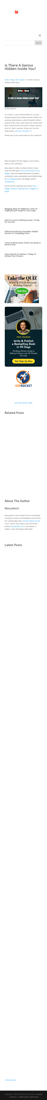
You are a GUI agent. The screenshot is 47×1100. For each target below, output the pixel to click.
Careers (39, 1094)
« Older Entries (10, 1080)
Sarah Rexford (14, 449)
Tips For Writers (13, 588)
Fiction (24, 676)
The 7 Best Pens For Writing (19, 447)
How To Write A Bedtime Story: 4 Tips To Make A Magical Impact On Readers (23, 1063)
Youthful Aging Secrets (31, 521)
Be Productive (27, 764)
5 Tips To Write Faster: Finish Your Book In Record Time (23, 244)
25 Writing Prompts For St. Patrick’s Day (22, 1018)
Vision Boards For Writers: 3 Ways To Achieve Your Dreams (20, 255)
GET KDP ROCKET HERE (23, 403)
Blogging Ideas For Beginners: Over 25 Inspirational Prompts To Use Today (21, 210)
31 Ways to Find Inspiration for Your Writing (22, 976)
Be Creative (20, 80)
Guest (11, 490)
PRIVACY (13, 1097)
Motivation (11, 635)
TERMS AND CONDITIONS (28, 1097)
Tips (28, 853)
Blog (12, 80)
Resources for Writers (29, 679)
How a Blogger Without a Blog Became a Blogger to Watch (21, 188)
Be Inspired (26, 894)
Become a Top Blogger (30, 630)
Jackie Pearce (14, 938)
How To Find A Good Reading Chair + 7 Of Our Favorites (23, 935)
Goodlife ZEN (9, 182)
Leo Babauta (14, 980)
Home (7, 80)
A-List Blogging (12, 179)
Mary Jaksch (11, 108)
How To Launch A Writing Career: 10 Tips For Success (22, 221)
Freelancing (19, 586)
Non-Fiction (16, 679)
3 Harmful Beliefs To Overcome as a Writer (22, 487)
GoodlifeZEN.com (17, 526)
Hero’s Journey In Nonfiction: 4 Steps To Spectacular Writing (23, 891)
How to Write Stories (14, 1069)
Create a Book (27, 1067)
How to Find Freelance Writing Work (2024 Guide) (22, 850)
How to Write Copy (32, 586)
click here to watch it (23, 131)
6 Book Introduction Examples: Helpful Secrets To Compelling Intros (21, 232)
